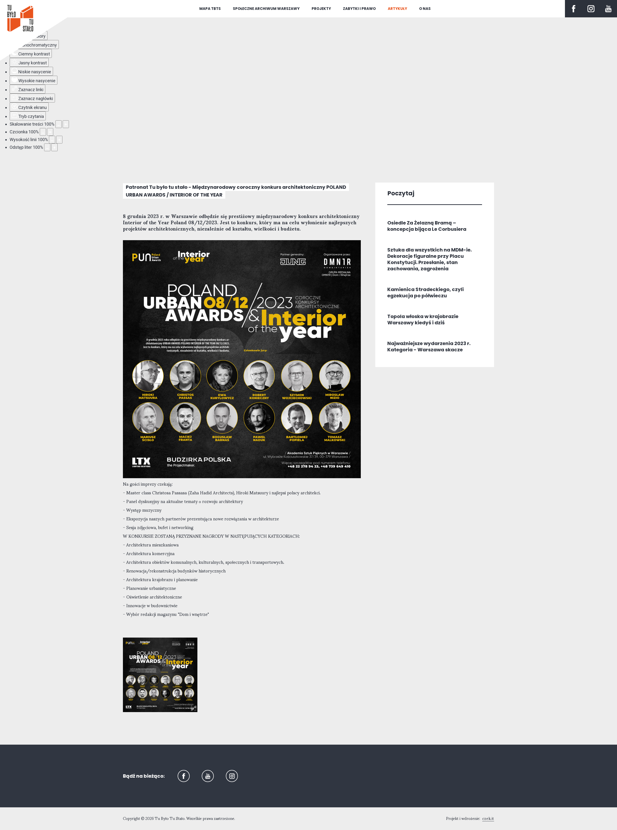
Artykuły (397, 9)
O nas (425, 9)
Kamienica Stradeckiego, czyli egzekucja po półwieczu (425, 292)
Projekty (321, 9)
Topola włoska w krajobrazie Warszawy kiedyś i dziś (422, 319)
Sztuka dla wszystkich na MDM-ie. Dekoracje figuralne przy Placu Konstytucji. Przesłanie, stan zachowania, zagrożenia (429, 259)
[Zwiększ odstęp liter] (54, 147)
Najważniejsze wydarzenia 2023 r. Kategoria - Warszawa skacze (428, 346)
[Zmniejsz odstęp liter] (47, 147)
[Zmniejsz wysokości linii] (52, 139)
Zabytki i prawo (359, 9)
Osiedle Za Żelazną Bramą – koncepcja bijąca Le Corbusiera (426, 225)
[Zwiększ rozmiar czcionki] (50, 132)
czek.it (488, 818)
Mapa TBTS (210, 9)
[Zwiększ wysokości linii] (59, 139)
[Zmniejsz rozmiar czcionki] (43, 132)
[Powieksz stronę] (66, 124)
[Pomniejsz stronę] (58, 124)
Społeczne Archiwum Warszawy (266, 9)
